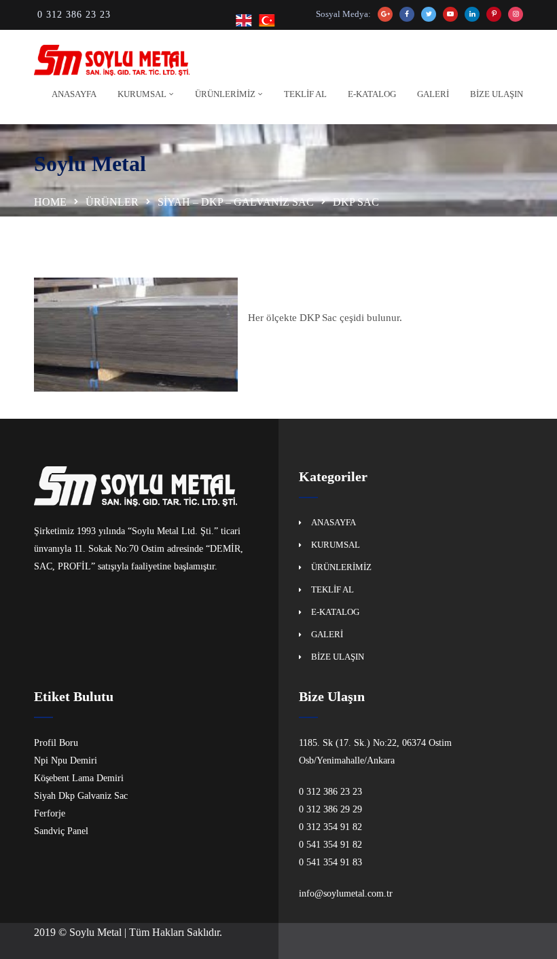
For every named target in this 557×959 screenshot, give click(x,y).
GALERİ (433, 94)
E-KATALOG (372, 94)
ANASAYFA (74, 94)
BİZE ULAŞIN (496, 94)
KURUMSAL (142, 94)
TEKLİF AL (305, 94)
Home (50, 202)
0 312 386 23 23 (74, 15)
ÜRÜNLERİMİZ (225, 94)
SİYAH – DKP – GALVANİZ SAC (236, 202)
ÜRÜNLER (112, 202)
